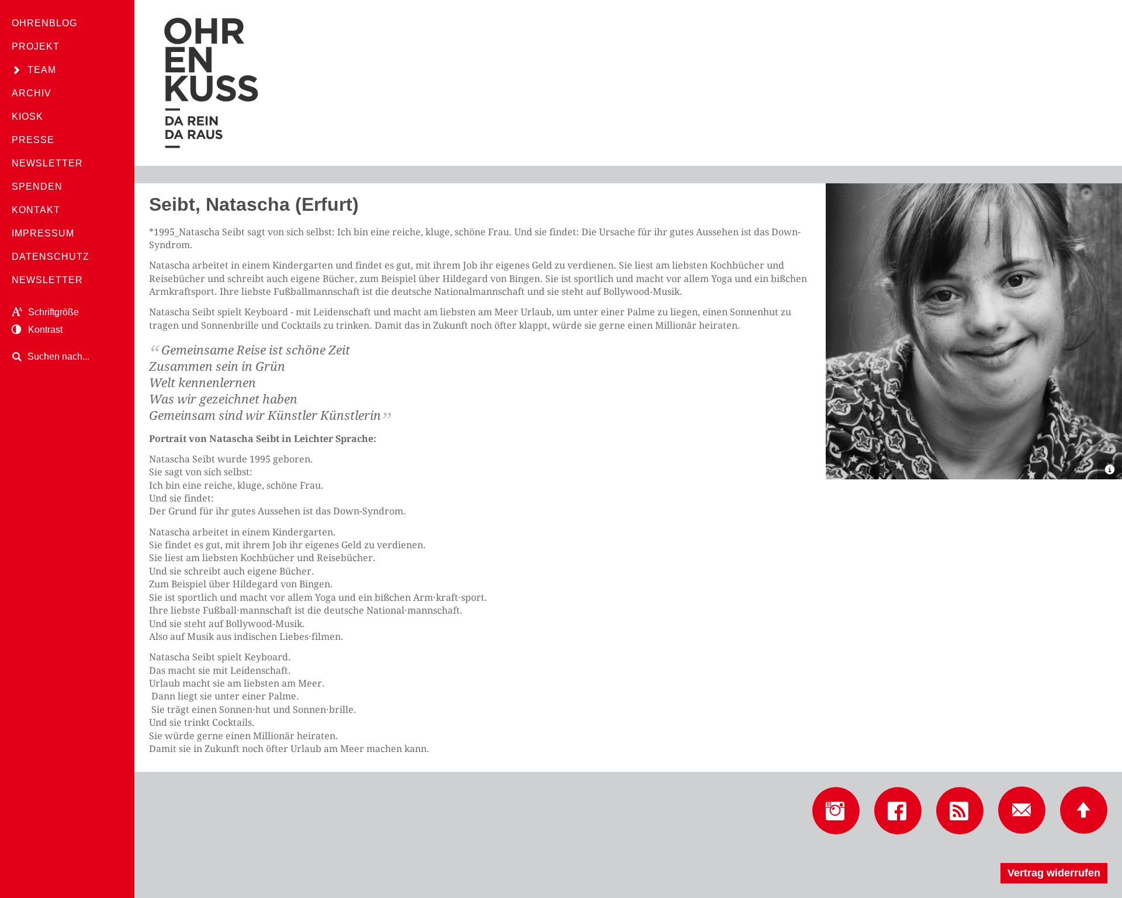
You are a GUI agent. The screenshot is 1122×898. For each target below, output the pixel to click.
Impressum (43, 233)
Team (41, 70)
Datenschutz (50, 257)
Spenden (37, 187)
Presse (33, 140)
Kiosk (27, 116)
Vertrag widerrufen (1053, 873)
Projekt (36, 46)
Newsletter (47, 163)
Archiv (31, 93)
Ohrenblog (44, 23)
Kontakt (36, 210)
